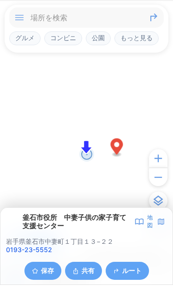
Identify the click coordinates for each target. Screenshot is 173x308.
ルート (132, 270)
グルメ (25, 38)
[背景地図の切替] (158, 201)
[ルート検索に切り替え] (153, 17)
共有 (88, 270)
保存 (47, 270)
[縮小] (158, 177)
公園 (98, 38)
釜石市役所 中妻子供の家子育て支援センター (74, 221)
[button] (117, 148)
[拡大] (158, 158)
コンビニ (63, 38)
